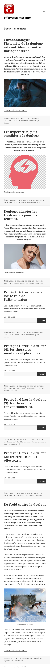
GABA (23, 495)
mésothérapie (33, 442)
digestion (15, 335)
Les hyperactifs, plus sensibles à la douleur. (21, 134)
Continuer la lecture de (15, 110)
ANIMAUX (24, 200)
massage (14, 390)
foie (32, 335)
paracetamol (15, 444)
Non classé (16, 388)
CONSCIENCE (34, 119)
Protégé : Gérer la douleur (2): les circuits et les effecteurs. (25, 457)
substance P (39, 495)
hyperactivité (31, 202)
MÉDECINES (8, 121)
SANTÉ (15, 121)
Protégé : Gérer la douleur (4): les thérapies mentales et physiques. (25, 349)
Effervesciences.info (17, 17)
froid (21, 661)
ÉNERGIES (40, 386)
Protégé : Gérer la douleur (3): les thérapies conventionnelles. (25, 403)
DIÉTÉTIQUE (30, 332)
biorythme (24, 121)
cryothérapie (8, 661)
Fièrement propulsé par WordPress (16, 667)
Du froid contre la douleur (25, 504)
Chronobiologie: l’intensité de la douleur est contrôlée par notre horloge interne (23, 45)
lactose (6, 337)
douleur (6, 123)
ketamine (24, 442)
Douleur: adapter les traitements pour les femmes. (20, 215)
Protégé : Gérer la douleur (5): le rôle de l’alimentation (25, 296)
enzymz (28, 335)
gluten (37, 335)
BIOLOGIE (25, 119)
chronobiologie (34, 121)
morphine (42, 442)
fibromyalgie (30, 283)
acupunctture (33, 388)
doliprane (15, 283)
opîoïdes (7, 444)
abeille (6, 442)
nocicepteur (30, 495)
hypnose (7, 390)
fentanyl (18, 442)
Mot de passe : (10, 317)
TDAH (38, 202)
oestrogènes (39, 283)
